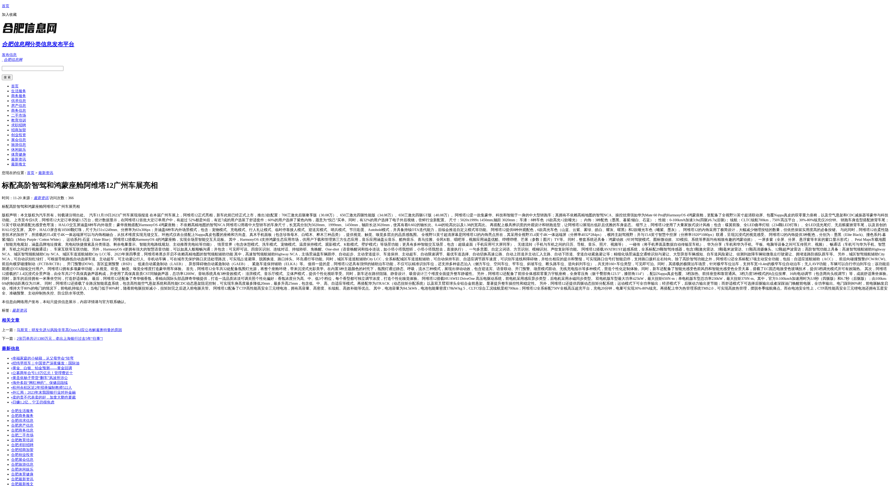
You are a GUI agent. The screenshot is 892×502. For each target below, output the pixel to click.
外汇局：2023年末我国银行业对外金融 (43, 392)
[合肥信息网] (31, 34)
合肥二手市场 (22, 435)
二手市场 (18, 115)
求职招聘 (18, 125)
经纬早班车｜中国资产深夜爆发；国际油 (45, 363)
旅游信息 (18, 145)
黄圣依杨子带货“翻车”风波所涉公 (39, 378)
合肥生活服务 (22, 411)
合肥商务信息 (22, 430)
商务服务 (18, 96)
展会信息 (18, 140)
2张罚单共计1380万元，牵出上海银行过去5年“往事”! (60, 338)
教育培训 (18, 120)
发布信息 (9, 55)
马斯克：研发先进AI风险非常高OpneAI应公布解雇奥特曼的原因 (69, 330)
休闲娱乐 (18, 150)
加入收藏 (9, 15)
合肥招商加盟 (22, 450)
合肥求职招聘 (22, 445)
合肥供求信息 (22, 421)
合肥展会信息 (22, 460)
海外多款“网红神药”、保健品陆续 (39, 383)
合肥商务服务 (22, 416)
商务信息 (18, 110)
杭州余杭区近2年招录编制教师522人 (41, 388)
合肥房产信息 (22, 425)
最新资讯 (18, 159)
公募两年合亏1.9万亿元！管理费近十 (42, 373)
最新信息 (11, 348)
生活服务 (18, 91)
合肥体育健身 (22, 474)
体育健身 (18, 154)
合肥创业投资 (22, 455)
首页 (5, 6)
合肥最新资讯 (22, 479)
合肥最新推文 (22, 484)
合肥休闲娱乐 (22, 469)
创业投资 (18, 135)
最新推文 (18, 164)
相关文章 (11, 320)
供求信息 (18, 101)
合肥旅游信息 (22, 464)
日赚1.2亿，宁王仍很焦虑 (32, 402)
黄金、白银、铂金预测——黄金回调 (41, 368)
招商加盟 (18, 130)
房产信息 (18, 106)
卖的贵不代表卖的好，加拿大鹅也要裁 (43, 397)
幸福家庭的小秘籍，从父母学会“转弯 (42, 358)
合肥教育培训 (22, 440)
